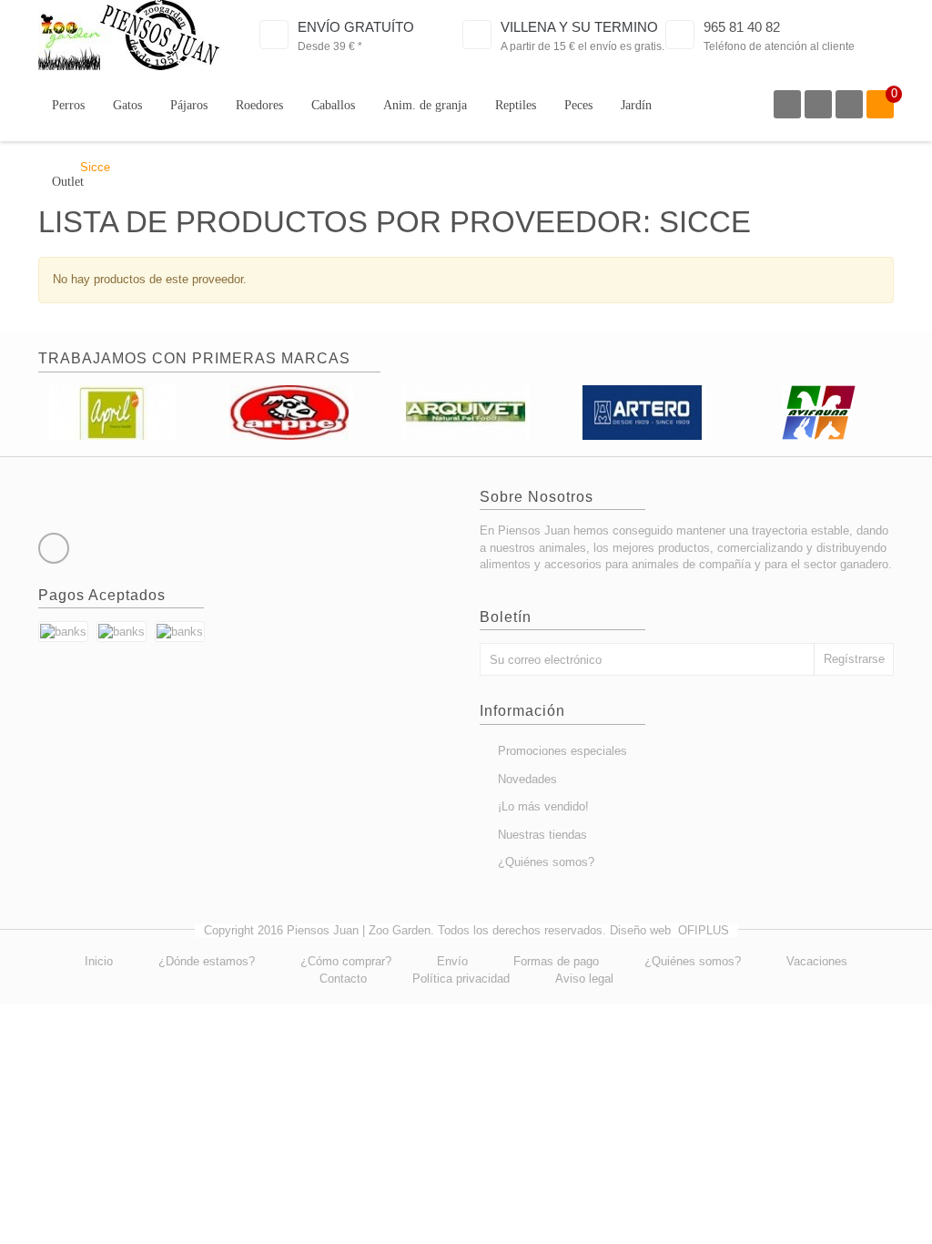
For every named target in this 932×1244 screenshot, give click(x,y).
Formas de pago (556, 961)
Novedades (527, 779)
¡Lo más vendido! (543, 806)
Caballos (333, 105)
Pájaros (189, 105)
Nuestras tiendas (542, 834)
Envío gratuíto (356, 27)
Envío (452, 961)
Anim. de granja (425, 105)
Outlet (68, 182)
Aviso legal (584, 978)
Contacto (343, 978)
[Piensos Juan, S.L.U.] (128, 35)
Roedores (259, 105)
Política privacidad (461, 978)
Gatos (127, 105)
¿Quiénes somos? (546, 862)
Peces (578, 105)
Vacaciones (816, 961)
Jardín (636, 105)
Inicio (99, 961)
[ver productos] (113, 411)
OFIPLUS (703, 930)
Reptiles (515, 105)
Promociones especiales (562, 751)
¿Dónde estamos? (206, 961)
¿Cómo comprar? (345, 961)
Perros (68, 105)
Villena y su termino (579, 27)
